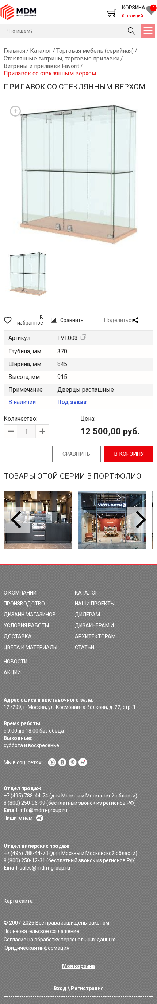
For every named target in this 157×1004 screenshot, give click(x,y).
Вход (60, 988)
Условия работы (26, 625)
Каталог (86, 593)
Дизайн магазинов (30, 614)
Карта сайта (18, 901)
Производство (24, 604)
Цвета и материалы (30, 647)
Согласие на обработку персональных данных (59, 939)
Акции (12, 672)
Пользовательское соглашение (41, 931)
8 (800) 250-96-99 (24, 803)
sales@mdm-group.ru (45, 868)
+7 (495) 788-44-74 (26, 796)
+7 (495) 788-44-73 (26, 853)
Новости (15, 661)
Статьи (84, 647)
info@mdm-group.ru (43, 810)
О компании (20, 593)
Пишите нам (18, 818)
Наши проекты (95, 604)
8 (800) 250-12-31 (24, 860)
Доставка (18, 636)
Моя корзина (78, 966)
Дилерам (87, 614)
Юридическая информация (36, 948)
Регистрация (87, 988)
